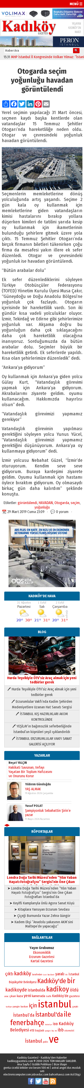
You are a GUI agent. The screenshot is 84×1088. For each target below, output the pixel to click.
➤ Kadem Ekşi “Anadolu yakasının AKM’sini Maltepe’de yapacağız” (42, 924)
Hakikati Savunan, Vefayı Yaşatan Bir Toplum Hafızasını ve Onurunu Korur (30, 771)
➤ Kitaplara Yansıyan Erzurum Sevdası (42, 909)
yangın (48, 1031)
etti (32, 1030)
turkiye (9, 1007)
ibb (61, 1030)
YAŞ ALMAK (33, 789)
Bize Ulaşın (60, 1064)
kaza (20, 996)
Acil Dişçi (75, 1074)
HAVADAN (46, 502)
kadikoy (57, 989)
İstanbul (33, 1041)
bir (71, 981)
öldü (74, 990)
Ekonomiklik (42, 952)
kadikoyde (16, 990)
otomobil (69, 1030)
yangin (16, 1006)
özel (45, 975)
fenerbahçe (27, 1022)
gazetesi (74, 996)
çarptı (75, 1006)
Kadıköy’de (60, 996)
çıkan (12, 996)
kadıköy (22, 973)
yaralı (59, 973)
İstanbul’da (23, 1015)
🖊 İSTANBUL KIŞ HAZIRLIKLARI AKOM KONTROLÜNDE (42, 717)
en (56, 1031)
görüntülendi (27, 502)
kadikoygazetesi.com (20, 1061)
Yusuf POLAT (34, 806)
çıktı (9, 973)
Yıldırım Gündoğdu (38, 784)
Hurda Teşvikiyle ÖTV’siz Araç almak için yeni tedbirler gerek (41, 680)
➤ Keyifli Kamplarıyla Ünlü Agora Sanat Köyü (41, 903)
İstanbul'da (49, 1014)
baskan (24, 1006)
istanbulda (36, 990)
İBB (55, 1024)
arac (6, 996)
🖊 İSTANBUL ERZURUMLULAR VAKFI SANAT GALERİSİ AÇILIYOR (42, 741)
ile (67, 1014)
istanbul (54, 1004)
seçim (75, 502)
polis (45, 1041)
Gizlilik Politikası (42, 1064)
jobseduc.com (40, 1074)
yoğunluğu (42, 507)
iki (66, 974)
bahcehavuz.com (59, 1074)
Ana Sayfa (23, 1064)
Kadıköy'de (51, 981)
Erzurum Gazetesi (41, 957)
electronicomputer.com (17, 1074)
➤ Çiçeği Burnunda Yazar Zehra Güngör (41, 916)
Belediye (48, 1025)
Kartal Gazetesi (42, 961)
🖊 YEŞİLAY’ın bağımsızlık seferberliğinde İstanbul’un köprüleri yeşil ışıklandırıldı (41, 729)
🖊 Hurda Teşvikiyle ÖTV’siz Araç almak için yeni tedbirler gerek (41, 692)
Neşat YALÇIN (18, 762)
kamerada (38, 996)
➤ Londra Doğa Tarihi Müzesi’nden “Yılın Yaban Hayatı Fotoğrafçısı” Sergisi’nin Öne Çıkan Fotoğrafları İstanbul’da (41, 892)
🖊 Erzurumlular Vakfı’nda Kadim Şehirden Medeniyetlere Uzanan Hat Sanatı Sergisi (41, 704)
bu (53, 1030)
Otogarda (61, 502)
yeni (27, 995)
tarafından (37, 974)
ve (54, 1039)
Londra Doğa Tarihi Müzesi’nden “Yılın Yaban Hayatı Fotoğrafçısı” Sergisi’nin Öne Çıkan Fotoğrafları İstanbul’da (42, 881)
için (33, 1005)
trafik (48, 996)
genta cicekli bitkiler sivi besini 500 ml (26, 1067)
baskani (50, 974)
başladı (39, 1030)
